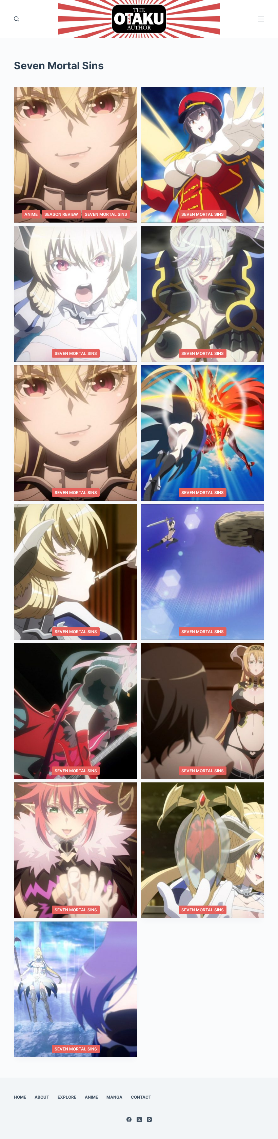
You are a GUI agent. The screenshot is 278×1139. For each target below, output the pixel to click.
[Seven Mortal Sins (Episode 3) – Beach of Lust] (75, 850)
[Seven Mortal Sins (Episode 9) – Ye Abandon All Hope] (75, 433)
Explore (67, 1097)
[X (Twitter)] (139, 1119)
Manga (114, 1097)
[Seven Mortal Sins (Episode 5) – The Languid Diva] (75, 711)
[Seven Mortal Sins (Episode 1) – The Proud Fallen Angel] (75, 989)
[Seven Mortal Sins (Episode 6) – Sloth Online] (202, 572)
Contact (141, 1097)
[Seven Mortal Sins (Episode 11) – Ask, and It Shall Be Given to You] (75, 294)
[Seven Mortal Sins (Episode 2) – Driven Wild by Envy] (202, 850)
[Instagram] (149, 1119)
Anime (31, 214)
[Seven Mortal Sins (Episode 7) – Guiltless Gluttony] (75, 572)
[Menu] (261, 19)
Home (20, 1097)
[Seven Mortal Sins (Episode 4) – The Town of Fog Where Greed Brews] (202, 711)
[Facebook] (129, 1119)
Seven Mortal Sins (106, 214)
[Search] (16, 18)
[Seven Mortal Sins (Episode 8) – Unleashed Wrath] (202, 433)
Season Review (61, 214)
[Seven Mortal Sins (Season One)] (75, 155)
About (42, 1097)
